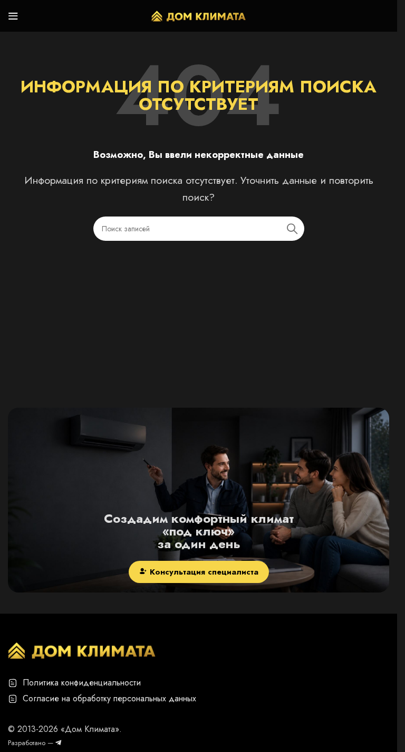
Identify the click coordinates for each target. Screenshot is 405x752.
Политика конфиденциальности (82, 682)
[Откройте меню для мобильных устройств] (13, 15)
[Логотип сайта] (198, 15)
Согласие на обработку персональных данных (109, 698)
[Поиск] (292, 229)
